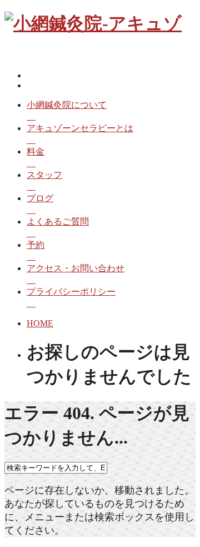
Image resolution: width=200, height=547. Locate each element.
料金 (35, 151)
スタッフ (44, 175)
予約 (35, 245)
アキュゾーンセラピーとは (80, 128)
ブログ (40, 198)
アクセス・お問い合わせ (75, 268)
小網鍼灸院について (67, 105)
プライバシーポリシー (71, 291)
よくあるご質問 (58, 221)
